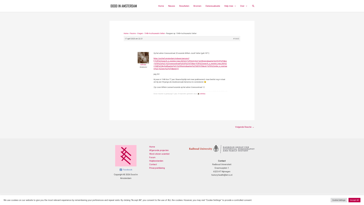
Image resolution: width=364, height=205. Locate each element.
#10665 (236, 39)
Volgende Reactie (244, 127)
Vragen (140, 33)
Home (161, 6)
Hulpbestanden (156, 161)
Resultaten (184, 6)
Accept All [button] (354, 200)
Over (242, 6)
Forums (133, 33)
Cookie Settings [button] (338, 200)
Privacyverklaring (157, 168)
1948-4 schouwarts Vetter (154, 33)
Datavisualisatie (213, 6)
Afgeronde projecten (159, 150)
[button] (234, 6)
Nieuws (171, 6)
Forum (152, 157)
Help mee (228, 6)
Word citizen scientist (159, 154)
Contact (153, 164)
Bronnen (197, 6)
